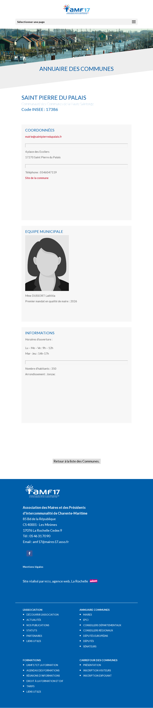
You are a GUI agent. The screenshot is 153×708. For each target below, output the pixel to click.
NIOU (48, 581)
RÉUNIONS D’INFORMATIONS (43, 675)
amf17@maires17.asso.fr (51, 542)
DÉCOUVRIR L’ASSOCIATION (42, 614)
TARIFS (30, 686)
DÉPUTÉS (88, 641)
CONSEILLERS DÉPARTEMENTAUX (102, 625)
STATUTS (31, 630)
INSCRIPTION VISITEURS (97, 670)
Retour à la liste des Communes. (76, 461)
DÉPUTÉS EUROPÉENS (95, 635)
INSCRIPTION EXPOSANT (97, 675)
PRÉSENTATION (92, 665)
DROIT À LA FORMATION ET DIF (44, 681)
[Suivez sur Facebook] (29, 553)
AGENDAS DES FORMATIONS (43, 670)
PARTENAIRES (34, 635)
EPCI (85, 619)
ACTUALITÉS (33, 619)
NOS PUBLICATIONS (37, 625)
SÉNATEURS (89, 646)
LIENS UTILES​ (33, 641)
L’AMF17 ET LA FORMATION (42, 665)
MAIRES (87, 614)
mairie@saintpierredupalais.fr (43, 136)
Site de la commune (37, 178)
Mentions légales (33, 566)
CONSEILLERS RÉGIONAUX (98, 630)
